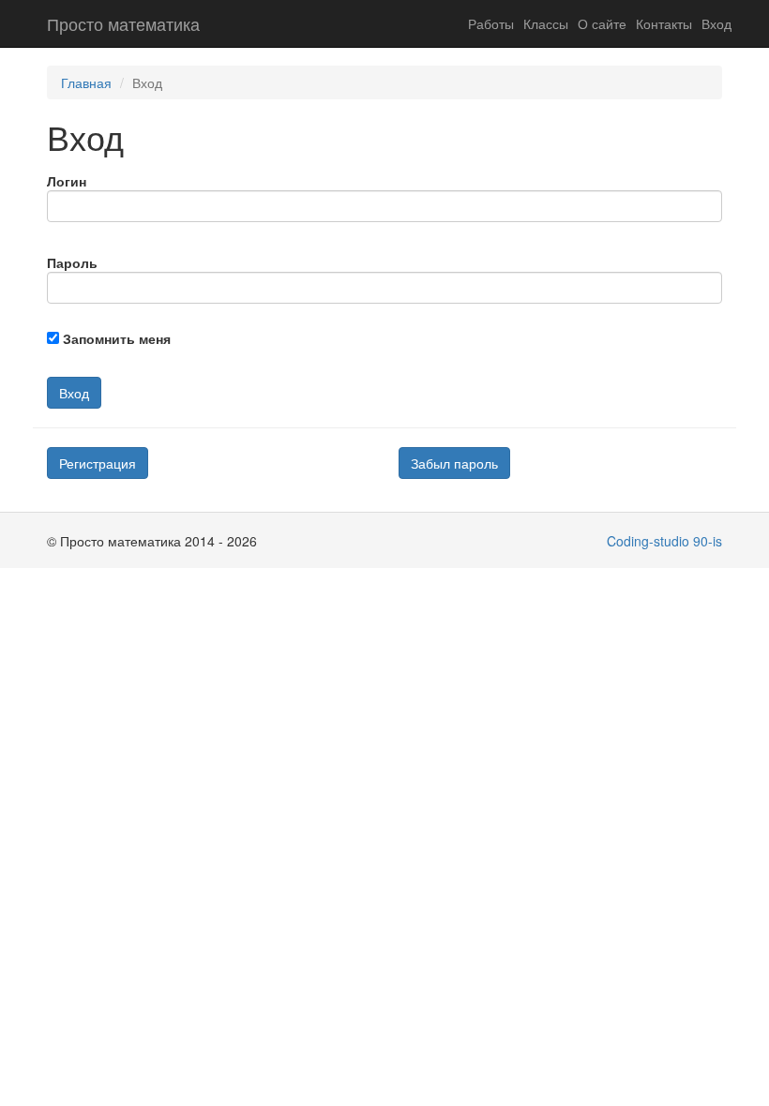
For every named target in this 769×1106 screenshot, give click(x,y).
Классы (545, 23)
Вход (716, 23)
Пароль (72, 262)
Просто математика (123, 23)
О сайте (602, 23)
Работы (491, 23)
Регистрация (97, 463)
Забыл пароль (454, 463)
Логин (66, 181)
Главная (86, 82)
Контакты (664, 23)
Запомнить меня (117, 338)
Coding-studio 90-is (664, 540)
